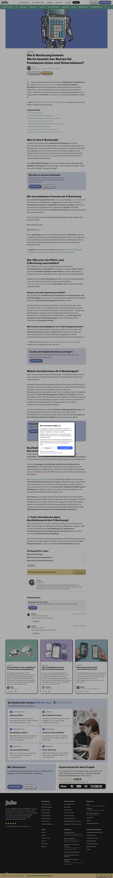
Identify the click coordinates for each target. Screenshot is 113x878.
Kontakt (51, 452)
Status (60, 452)
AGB (48, 452)
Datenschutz (43, 452)
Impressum (56, 452)
